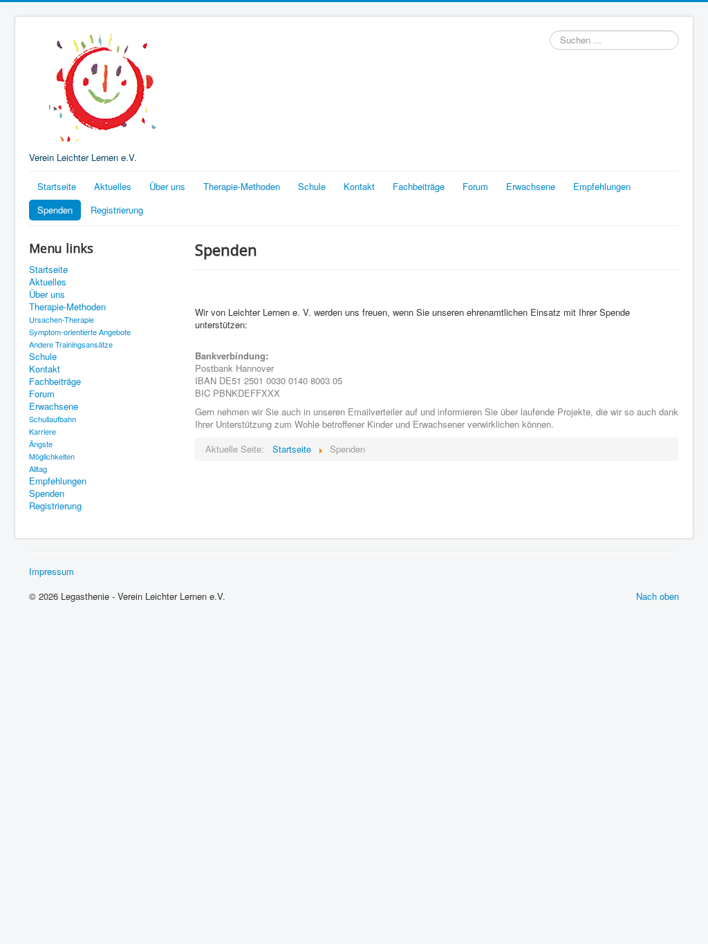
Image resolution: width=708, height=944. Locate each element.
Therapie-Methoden (241, 186)
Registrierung (117, 209)
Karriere (42, 431)
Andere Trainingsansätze (71, 344)
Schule (312, 186)
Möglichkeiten (52, 456)
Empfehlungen (602, 186)
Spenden (55, 209)
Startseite (56, 186)
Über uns (167, 186)
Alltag (38, 468)
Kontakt (359, 186)
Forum (475, 186)
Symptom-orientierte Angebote (80, 331)
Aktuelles (112, 186)
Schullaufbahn (52, 418)
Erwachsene (530, 186)
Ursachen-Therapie (61, 319)
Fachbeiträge (419, 186)
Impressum (51, 571)
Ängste (41, 443)
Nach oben (657, 596)
